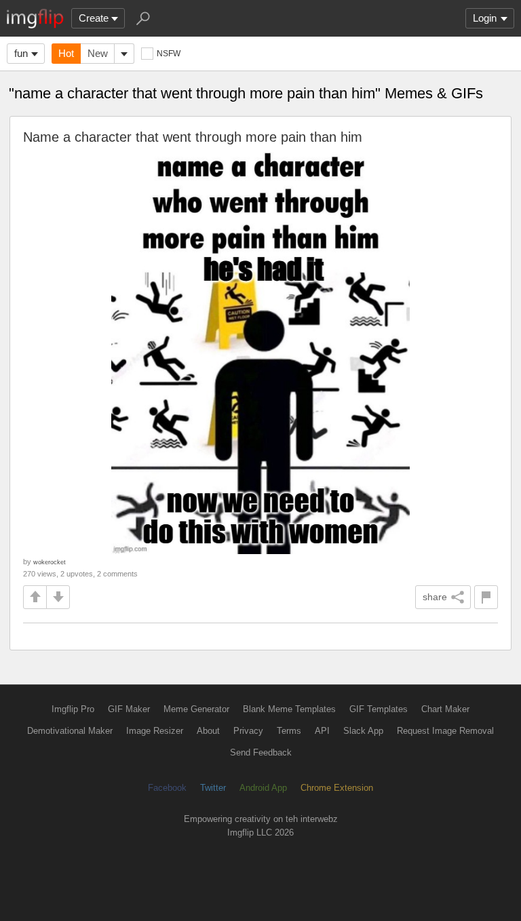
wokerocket (49, 562)
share (435, 596)
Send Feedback (261, 752)
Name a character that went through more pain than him (192, 137)
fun (21, 53)
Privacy (248, 731)
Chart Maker (445, 709)
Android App (263, 788)
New (98, 53)
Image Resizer (154, 731)
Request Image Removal (445, 731)
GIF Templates (378, 709)
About (208, 731)
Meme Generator (196, 709)
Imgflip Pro (73, 709)
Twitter (213, 788)
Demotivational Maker (70, 731)
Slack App (363, 731)
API (322, 731)
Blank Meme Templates (289, 709)
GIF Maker (129, 709)
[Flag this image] (486, 597)
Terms (289, 731)
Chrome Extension (337, 788)
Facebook (167, 788)
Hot (66, 53)
